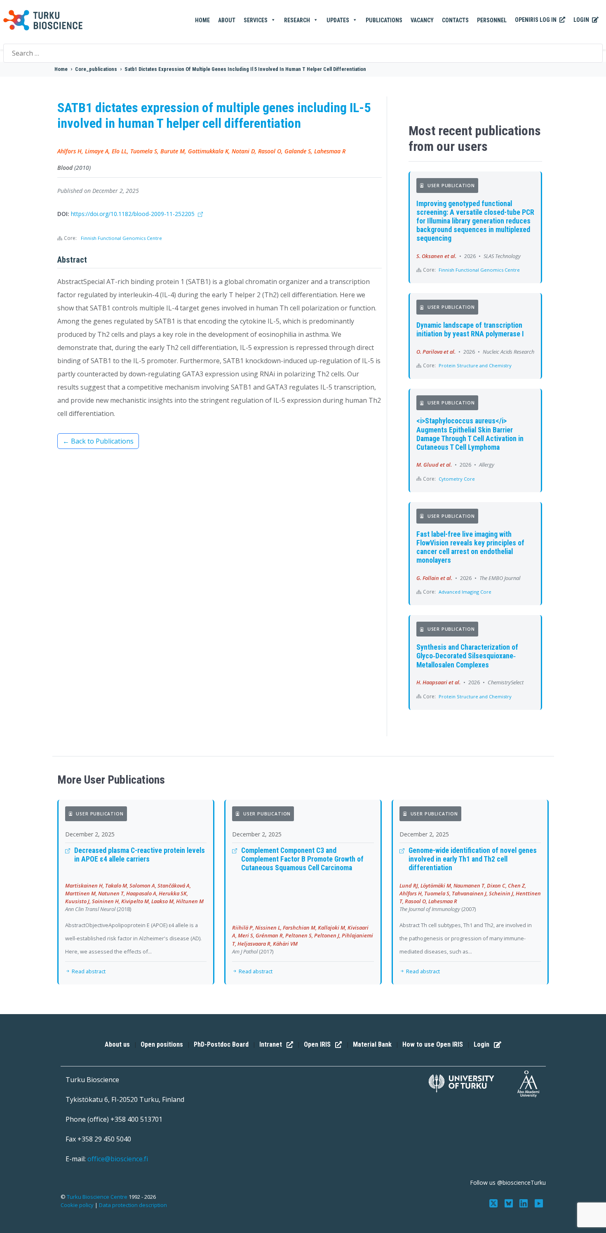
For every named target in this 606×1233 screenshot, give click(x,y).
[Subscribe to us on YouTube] (539, 1202)
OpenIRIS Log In (536, 19)
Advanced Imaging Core (465, 592)
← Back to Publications (98, 441)
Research (297, 20)
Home (202, 20)
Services (256, 20)
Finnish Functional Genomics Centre (121, 238)
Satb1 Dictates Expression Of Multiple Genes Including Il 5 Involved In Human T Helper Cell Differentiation (245, 69)
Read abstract (88, 971)
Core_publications (96, 69)
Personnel (492, 20)
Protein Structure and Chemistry (475, 365)
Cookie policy (77, 1205)
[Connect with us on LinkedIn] (524, 1202)
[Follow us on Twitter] (494, 1202)
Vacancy (422, 20)
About (226, 20)
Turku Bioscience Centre (98, 1196)
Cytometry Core (457, 479)
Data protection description (133, 1205)
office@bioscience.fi (117, 1158)
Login (581, 19)
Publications (384, 20)
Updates (337, 20)
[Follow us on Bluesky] (509, 1202)
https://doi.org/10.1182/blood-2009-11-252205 (133, 214)
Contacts (455, 20)
